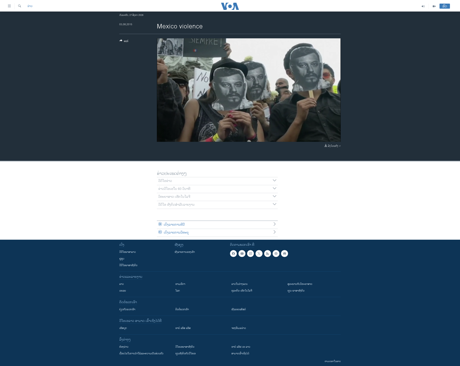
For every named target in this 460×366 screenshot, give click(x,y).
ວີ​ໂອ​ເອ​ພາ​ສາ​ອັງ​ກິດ (184, 347)
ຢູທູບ (121, 259)
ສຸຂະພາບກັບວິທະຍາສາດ (300, 284)
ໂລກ (177, 291)
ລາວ (121, 284)
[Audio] (423, 6)
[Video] (434, 6)
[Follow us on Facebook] (233, 253)
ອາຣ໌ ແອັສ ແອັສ (183, 328)
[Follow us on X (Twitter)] (259, 253)
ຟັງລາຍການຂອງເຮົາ (185, 252)
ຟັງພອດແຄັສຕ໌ (238, 309)
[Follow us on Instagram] (250, 253)
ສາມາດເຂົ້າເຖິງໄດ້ (240, 353)
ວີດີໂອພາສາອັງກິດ (128, 265)
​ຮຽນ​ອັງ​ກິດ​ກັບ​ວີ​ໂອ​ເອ (185, 353)
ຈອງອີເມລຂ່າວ (238, 328)
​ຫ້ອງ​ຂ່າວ (123, 347)
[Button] (123, 41)
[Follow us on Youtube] (241, 253)
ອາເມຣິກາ (180, 284)
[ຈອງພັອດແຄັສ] (284, 253)
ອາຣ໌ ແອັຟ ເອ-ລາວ (240, 347)
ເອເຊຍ (122, 291)
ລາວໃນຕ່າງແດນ (239, 284)
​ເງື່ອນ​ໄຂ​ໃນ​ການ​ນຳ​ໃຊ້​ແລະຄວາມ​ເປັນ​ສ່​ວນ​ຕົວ (141, 353)
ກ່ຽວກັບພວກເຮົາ (127, 309)
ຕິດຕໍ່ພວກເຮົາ (182, 309)
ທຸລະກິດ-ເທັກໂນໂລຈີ (241, 291)
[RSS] (267, 253)
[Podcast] (276, 253)
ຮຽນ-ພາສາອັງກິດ (296, 291)
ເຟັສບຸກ (123, 328)
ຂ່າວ (30, 6)
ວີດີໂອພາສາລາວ (127, 252)
